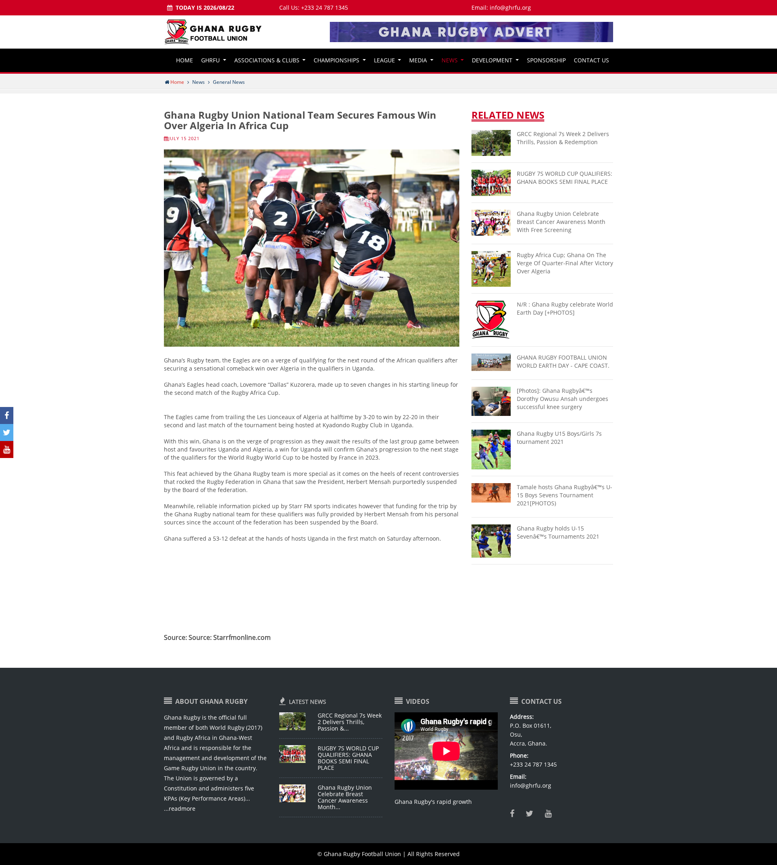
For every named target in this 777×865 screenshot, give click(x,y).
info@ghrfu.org (510, 7)
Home (184, 60)
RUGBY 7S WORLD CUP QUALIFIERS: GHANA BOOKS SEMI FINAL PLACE (348, 757)
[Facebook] (514, 814)
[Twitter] (531, 814)
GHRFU (211, 60)
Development (493, 60)
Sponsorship (546, 60)
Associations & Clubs (267, 60)
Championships (337, 60)
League (385, 60)
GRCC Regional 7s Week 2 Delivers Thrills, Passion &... (350, 722)
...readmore (179, 808)
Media (419, 60)
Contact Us (591, 60)
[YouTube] (550, 814)
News (450, 60)
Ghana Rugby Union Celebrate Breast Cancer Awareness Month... (345, 797)
